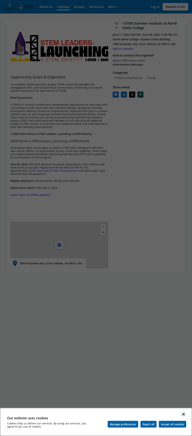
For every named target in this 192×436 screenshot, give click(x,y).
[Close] (183, 414)
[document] (96, 422)
